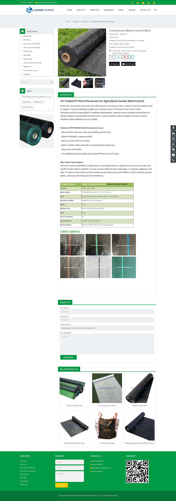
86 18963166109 (97, 461)
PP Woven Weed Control (124, 109)
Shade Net (27, 66)
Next (103, 52)
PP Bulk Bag (27, 51)
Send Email (129, 64)
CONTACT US (28, 107)
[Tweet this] (118, 57)
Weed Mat (64, 106)
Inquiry (115, 64)
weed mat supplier (140, 50)
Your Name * (65, 308)
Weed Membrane (88, 101)
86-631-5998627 (27, 2)
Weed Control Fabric (110, 154)
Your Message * (66, 332)
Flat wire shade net (74, 405)
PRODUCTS (38, 102)
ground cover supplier (121, 53)
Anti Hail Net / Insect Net (32, 62)
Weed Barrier (101, 106)
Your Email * (64, 316)
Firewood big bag (107, 443)
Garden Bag (27, 59)
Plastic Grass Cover (139, 405)
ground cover (126, 50)
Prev (61, 52)
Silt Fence (27, 39)
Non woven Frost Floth (31, 47)
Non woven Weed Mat (31, 43)
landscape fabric (117, 106)
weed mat (116, 50)
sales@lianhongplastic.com (47, 2)
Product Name (65, 324)
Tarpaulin (26, 74)
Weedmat (91, 116)
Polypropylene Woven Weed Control (139, 443)
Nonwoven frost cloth (107, 405)
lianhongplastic (97, 471)
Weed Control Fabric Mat (74, 443)
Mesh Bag (27, 55)
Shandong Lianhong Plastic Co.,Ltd (37, 96)
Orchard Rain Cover (30, 70)
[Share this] (112, 57)
